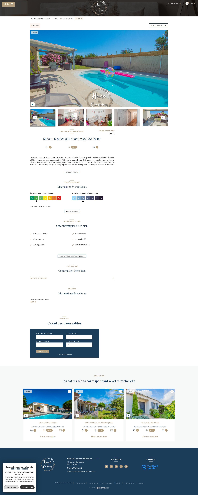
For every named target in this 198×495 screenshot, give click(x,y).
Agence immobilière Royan (40, 18)
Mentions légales (107, 483)
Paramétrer (11, 487)
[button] (163, 117)
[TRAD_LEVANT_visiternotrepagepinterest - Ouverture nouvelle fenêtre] (121, 466)
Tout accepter (27, 487)
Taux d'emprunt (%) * (73, 341)
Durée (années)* (71, 333)
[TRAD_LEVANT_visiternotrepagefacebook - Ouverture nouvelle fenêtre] (106, 466)
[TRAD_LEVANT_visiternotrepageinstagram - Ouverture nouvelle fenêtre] (111, 466)
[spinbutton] (79, 344)
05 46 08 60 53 (74, 468)
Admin (118, 483)
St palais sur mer (67, 18)
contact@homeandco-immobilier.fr (81, 471)
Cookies (140, 483)
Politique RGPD (129, 483)
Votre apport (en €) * (43, 341)
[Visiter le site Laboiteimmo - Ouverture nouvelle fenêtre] (102, 488)
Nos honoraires (80, 483)
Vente (56, 18)
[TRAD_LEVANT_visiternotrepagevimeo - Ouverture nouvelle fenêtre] (126, 466)
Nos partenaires (93, 483)
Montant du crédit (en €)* (44, 333)
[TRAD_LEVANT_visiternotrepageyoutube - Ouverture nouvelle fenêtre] (116, 466)
